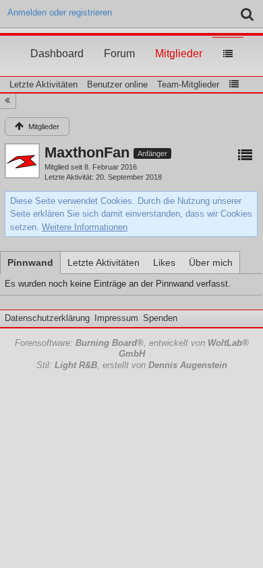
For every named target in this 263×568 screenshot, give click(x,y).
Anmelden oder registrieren (59, 12)
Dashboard (57, 41)
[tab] (30, 262)
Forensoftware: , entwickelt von (132, 348)
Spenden (160, 318)
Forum (119, 41)
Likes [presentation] (164, 262)
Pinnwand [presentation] (30, 262)
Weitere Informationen (84, 227)
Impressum (116, 318)
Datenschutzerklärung (47, 318)
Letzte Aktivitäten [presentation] (103, 262)
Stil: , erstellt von (131, 365)
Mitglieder (178, 41)
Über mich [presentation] (211, 262)
